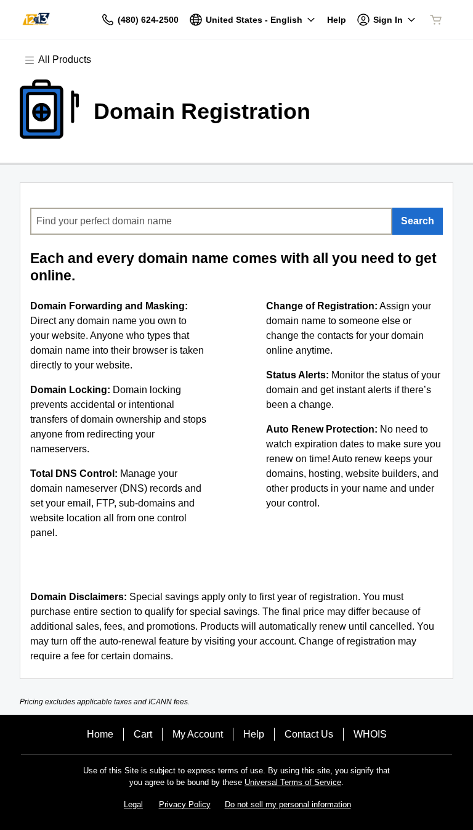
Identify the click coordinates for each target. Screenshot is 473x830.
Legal (133, 804)
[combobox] (211, 221)
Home (100, 734)
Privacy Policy (185, 804)
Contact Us (309, 734)
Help (253, 734)
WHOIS (370, 734)
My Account (197, 734)
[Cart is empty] (436, 20)
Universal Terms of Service (293, 782)
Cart (143, 734)
